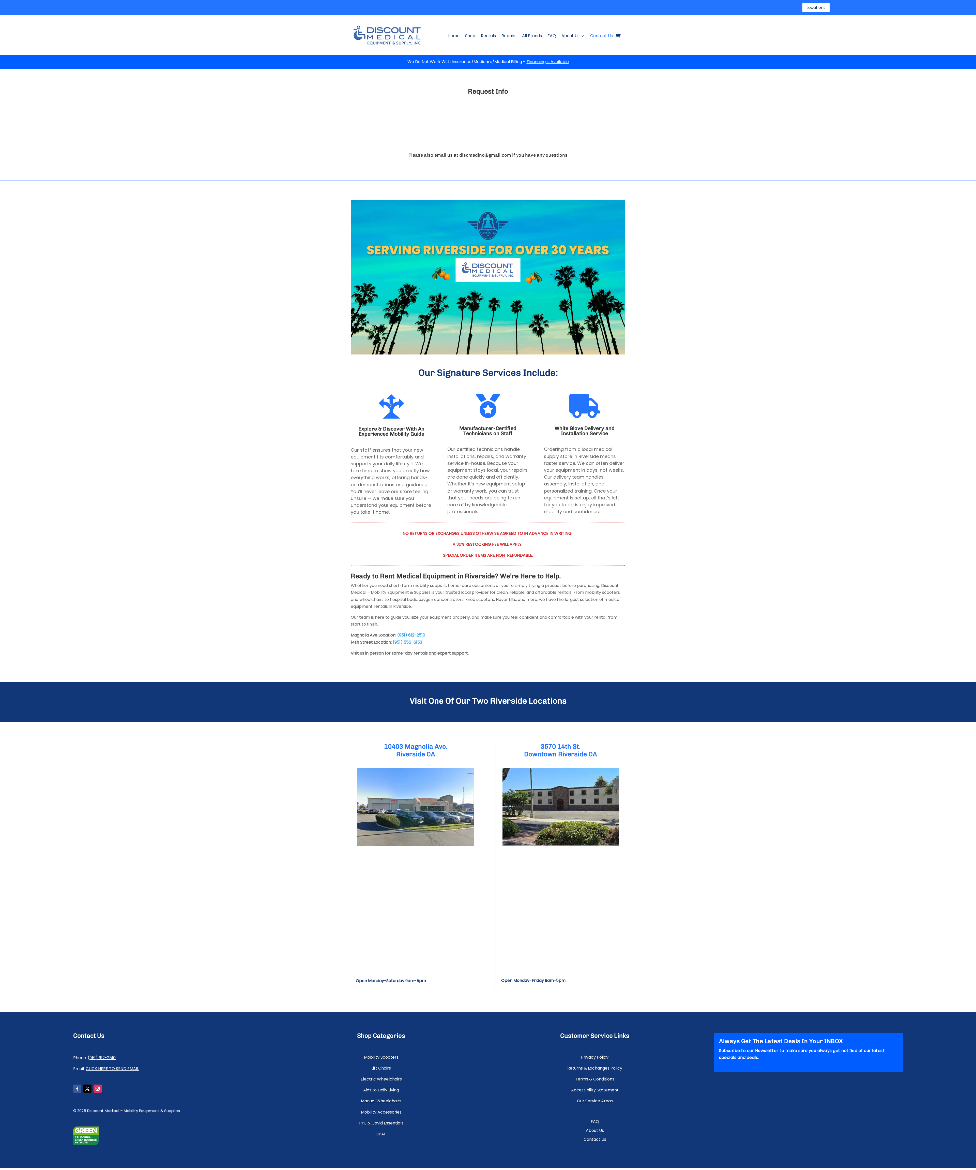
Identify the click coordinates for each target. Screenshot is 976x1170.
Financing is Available (548, 62)
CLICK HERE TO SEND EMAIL (112, 1069)
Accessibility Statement (595, 1090)
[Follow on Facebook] (77, 1089)
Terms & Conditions (594, 1079)
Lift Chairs (381, 1068)
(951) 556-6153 (407, 642)
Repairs (508, 36)
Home (454, 36)
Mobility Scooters (381, 1057)
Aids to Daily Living (381, 1090)
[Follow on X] (87, 1089)
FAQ (551, 36)
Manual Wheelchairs (381, 1101)
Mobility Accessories (381, 1112)
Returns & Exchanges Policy (594, 1068)
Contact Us (601, 36)
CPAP (381, 1134)
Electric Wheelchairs (381, 1079)
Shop (470, 36)
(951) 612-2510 (411, 635)
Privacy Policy (594, 1057)
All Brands (532, 36)
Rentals (488, 36)
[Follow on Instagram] (98, 1089)
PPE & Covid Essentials (381, 1123)
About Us (570, 36)
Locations (816, 7)
